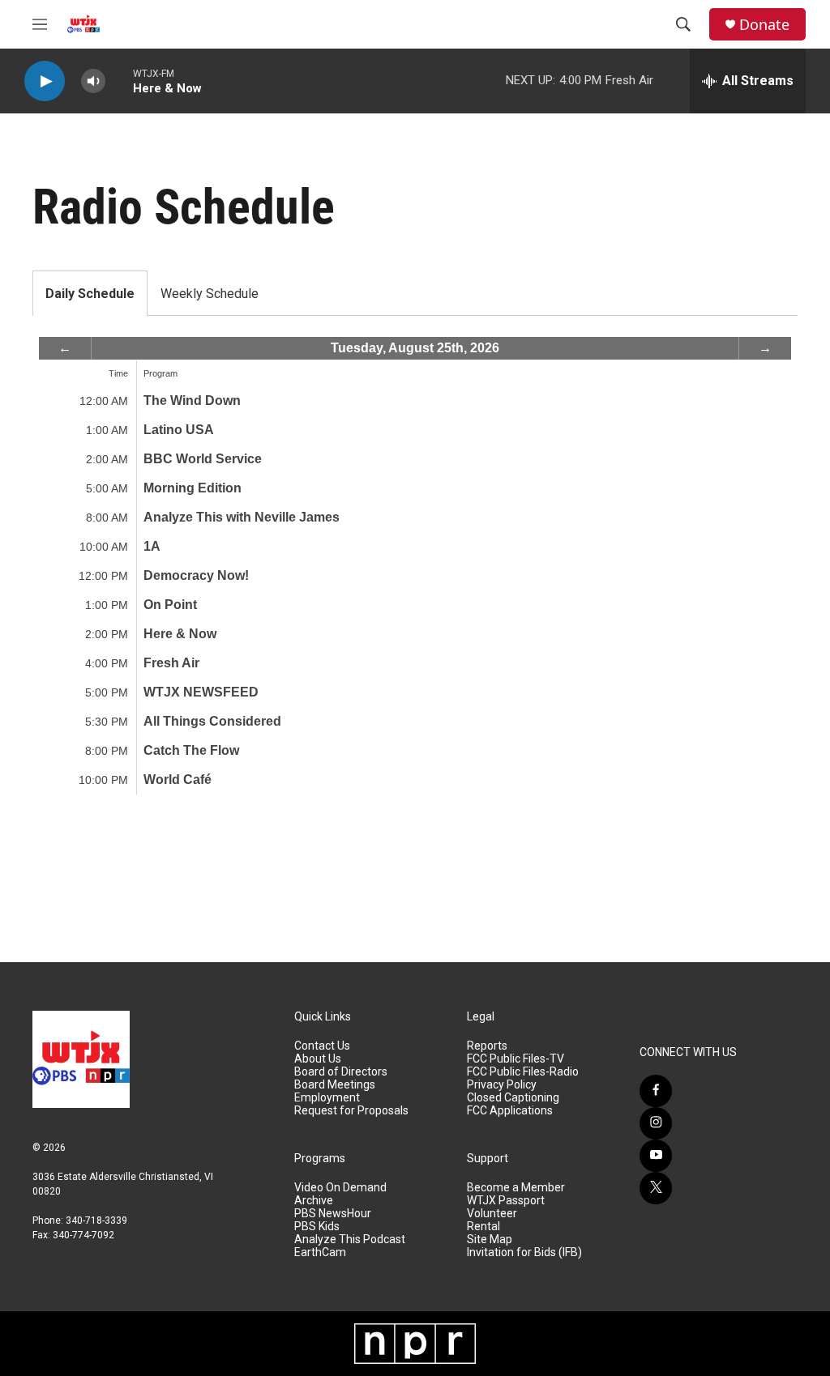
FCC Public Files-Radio (523, 1072)
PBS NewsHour (332, 1214)
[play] (45, 81)
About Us (317, 1059)
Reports (487, 1046)
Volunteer (492, 1214)
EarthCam (320, 1252)
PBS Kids (317, 1227)
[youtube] (656, 1156)
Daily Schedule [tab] (90, 293)
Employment (327, 1098)
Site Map (489, 1239)
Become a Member (516, 1188)
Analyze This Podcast (349, 1239)
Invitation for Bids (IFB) (524, 1252)
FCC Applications (510, 1111)
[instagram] (656, 1123)
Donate (764, 24)
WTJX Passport (506, 1201)
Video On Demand (340, 1188)
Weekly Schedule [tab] (209, 293)
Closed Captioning (513, 1098)
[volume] (93, 81)
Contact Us (322, 1046)
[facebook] (656, 1091)
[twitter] (656, 1188)
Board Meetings (334, 1085)
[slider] (119, 80)
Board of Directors (340, 1072)
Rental (483, 1227)
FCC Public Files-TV (515, 1059)
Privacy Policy (502, 1085)
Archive (313, 1201)
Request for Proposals (351, 1111)
